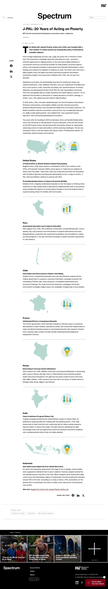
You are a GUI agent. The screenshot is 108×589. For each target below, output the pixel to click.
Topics (32, 571)
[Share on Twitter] (11, 76)
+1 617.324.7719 (93, 574)
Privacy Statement (90, 577)
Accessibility (100, 577)
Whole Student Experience (45, 513)
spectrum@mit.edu (81, 574)
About (32, 575)
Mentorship (32, 513)
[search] (97, 17)
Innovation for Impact (18, 513)
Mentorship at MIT (37, 24)
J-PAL (54, 57)
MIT (82, 577)
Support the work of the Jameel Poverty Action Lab (49, 489)
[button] (13, 548)
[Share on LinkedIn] (11, 71)
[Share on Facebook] (11, 65)
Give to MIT (34, 579)
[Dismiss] (104, 577)
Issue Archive (35, 568)
